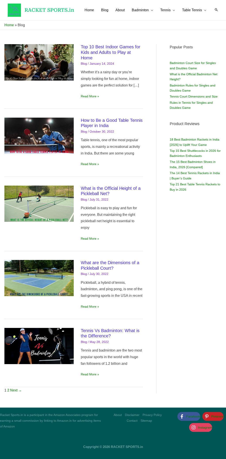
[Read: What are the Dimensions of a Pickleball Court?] (39, 278)
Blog (84, 63)
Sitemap (146, 420)
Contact (132, 420)
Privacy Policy (152, 415)
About (118, 415)
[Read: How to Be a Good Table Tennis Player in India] (39, 135)
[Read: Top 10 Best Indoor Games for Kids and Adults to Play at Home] (39, 62)
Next (16, 390)
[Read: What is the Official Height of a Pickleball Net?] (39, 203)
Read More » (90, 96)
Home (9, 25)
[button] (151, 10)
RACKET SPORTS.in (49, 10)
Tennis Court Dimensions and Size (194, 96)
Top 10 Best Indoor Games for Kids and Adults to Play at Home (110, 52)
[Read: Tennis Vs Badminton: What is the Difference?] (39, 346)
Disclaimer (132, 415)
